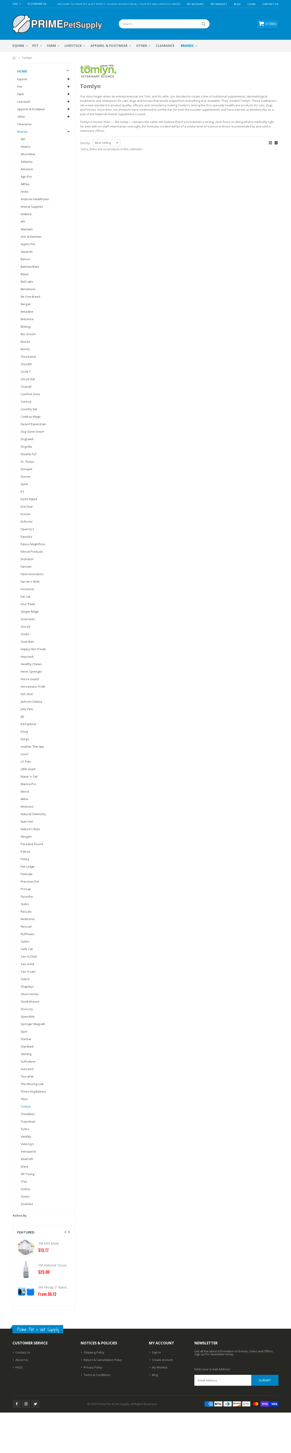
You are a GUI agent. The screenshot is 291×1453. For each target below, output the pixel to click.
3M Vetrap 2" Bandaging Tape (60, 1287)
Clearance (24, 124)
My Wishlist (159, 1367)
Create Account (162, 1360)
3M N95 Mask (48, 1243)
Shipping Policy (94, 1352)
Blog (237, 4)
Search (204, 24)
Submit (265, 1380)
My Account (195, 4)
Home (14, 58)
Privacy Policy (93, 1367)
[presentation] (65, 1232)
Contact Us (270, 4)
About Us (21, 1360)
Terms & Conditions (97, 1375)
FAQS (19, 1367)
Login (251, 4)
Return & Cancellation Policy (103, 1360)
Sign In (156, 1352)
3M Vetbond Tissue (52, 1265)
